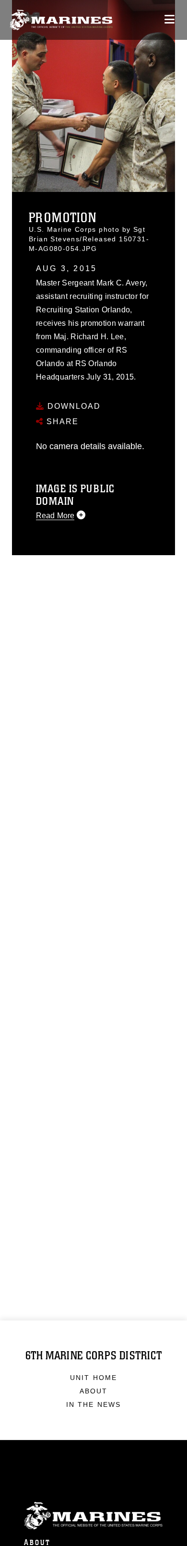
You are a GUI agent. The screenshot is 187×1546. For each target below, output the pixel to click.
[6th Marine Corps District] (61, 20)
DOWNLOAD (73, 406)
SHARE (61, 421)
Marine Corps (93, 1516)
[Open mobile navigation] (169, 19)
